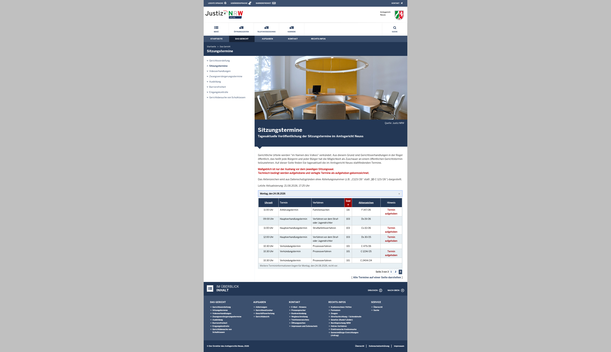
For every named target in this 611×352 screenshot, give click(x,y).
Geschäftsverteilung (265, 313)
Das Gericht (242, 39)
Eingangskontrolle (218, 92)
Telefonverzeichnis (266, 32)
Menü (216, 32)
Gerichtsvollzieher (264, 310)
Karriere (292, 32)
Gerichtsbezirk (262, 316)
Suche (394, 32)
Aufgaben (267, 39)
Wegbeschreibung (299, 316)
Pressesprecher (298, 310)
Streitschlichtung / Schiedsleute (346, 316)
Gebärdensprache (239, 3)
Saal (348, 200)
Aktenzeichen (366, 202)
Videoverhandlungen (220, 71)
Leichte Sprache (215, 3)
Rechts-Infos (318, 39)
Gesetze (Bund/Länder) (342, 320)
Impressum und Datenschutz (304, 326)
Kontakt (395, 3)
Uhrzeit (269, 202)
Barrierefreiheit (263, 3)
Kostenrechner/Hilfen (341, 307)
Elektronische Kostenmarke (344, 329)
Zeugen (334, 313)
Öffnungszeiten (241, 32)
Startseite (216, 39)
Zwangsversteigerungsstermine (225, 76)
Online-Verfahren (339, 326)
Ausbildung (215, 81)
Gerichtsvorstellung (219, 60)
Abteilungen (261, 307)
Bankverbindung (298, 313)
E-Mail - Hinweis (298, 307)
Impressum (399, 346)
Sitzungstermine (218, 65)
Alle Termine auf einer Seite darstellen (377, 277)
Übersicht (378, 307)
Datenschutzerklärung (379, 346)
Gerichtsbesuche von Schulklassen (227, 97)
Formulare (335, 310)
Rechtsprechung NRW (341, 323)
